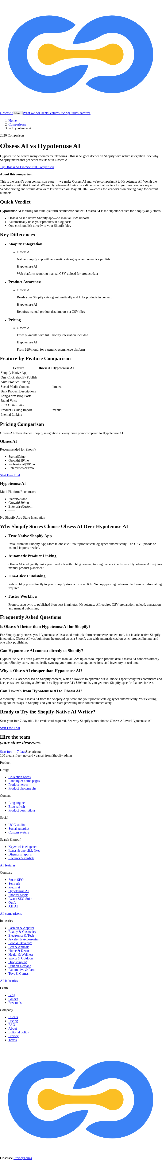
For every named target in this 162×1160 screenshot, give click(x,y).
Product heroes (18, 784)
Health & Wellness (20, 954)
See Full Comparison (40, 167)
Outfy (12, 902)
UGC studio (16, 825)
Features (53, 113)
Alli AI (13, 906)
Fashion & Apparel (21, 928)
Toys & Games (18, 973)
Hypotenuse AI (18, 891)
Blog (11, 995)
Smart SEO (16, 879)
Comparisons (17, 124)
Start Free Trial (10, 475)
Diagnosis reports (20, 854)
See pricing (33, 751)
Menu (17, 113)
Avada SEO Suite (20, 898)
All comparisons (11, 913)
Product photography (22, 788)
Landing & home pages (24, 781)
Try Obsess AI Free (13, 167)
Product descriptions (21, 810)
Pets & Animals (18, 947)
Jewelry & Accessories (23, 939)
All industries (9, 980)
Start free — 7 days (13, 751)
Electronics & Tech (21, 935)
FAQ (11, 1024)
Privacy (13, 1036)
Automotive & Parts (21, 969)
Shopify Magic (18, 895)
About (12, 1028)
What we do (31, 113)
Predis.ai (14, 887)
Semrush (14, 883)
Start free (84, 113)
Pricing (64, 113)
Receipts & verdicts (21, 858)
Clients (43, 113)
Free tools (15, 1002)
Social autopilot (18, 828)
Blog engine (16, 803)
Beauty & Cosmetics (22, 931)
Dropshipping (17, 962)
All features (7, 865)
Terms (12, 1040)
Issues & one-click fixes (24, 850)
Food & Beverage (20, 943)
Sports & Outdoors (21, 958)
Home (12, 120)
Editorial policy (18, 1032)
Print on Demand (19, 966)
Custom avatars (18, 832)
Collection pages (19, 777)
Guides (73, 113)
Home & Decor (18, 950)
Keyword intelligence (22, 846)
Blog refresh (16, 806)
